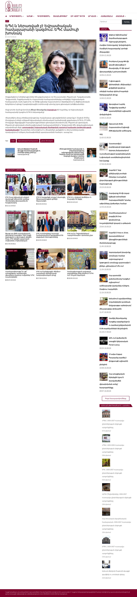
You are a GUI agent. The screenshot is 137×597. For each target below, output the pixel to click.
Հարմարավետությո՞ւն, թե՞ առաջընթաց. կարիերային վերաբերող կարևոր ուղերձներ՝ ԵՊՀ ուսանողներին (19, 274)
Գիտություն (43, 16)
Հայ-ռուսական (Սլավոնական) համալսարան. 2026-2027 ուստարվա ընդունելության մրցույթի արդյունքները (116, 524)
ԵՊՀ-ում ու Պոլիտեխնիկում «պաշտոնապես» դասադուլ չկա (80, 234)
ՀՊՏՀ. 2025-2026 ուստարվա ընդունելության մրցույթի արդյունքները (113, 448)
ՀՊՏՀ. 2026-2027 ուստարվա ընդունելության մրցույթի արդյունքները (113, 424)
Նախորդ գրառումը (23, 154)
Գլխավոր (10, 176)
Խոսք (30, 16)
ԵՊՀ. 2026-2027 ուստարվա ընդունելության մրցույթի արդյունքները (112, 473)
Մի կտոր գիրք (78, 16)
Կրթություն (15, 16)
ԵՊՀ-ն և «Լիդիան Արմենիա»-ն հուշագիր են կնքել (79, 198)
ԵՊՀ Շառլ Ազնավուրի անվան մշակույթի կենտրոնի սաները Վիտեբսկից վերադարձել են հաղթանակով (17, 200)
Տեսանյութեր (60, 16)
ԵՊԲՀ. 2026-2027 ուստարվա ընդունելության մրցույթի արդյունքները (113, 550)
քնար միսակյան (47, 140)
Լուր (7, 21)
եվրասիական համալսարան (28, 140)
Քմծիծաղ (17, 212)
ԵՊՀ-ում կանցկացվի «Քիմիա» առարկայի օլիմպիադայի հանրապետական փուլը (48, 273)
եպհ (13, 140)
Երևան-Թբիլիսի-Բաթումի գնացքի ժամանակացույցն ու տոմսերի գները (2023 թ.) (29, 150)
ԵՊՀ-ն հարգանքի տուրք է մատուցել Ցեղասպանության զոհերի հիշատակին (50, 199)
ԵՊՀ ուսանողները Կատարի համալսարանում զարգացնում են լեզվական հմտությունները (49, 235)
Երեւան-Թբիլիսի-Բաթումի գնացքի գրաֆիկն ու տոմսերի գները (116, 572)
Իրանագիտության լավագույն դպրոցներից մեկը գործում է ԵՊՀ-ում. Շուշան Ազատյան (80, 273)
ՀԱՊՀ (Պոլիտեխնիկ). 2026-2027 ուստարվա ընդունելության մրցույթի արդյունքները (116, 497)
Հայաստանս (107, 16)
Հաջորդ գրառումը (78, 160)
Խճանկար (79, 250)
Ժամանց (120, 16)
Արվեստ (92, 16)
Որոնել (126, 22)
